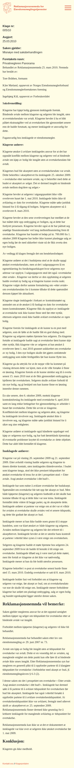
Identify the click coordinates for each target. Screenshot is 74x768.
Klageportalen (22, 763)
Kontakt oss (8, 763)
